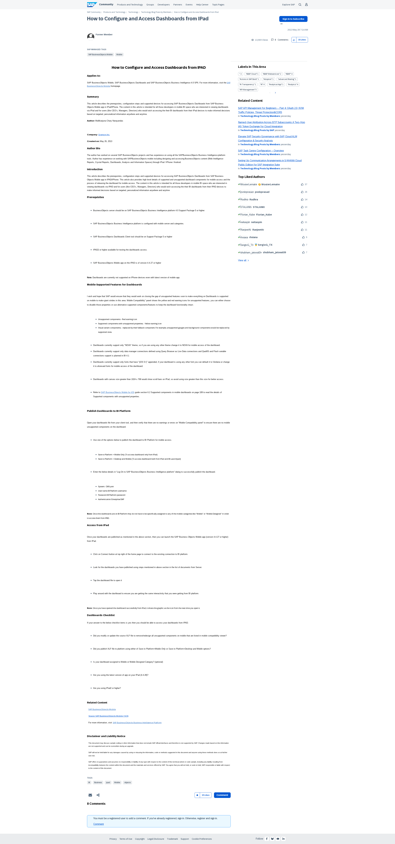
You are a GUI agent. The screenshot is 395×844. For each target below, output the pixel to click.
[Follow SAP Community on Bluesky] (272, 839)
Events (189, 4)
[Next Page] (275, 93)
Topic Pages (218, 4)
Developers (164, 4)
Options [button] (281, 24)
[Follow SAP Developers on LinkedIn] (283, 839)
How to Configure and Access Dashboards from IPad (148, 18)
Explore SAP (288, 4)
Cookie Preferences (202, 839)
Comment (98, 824)
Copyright (140, 839)
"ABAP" (288, 74)
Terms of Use (125, 839)
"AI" (261, 84)
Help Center (202, 4)
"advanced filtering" (286, 79)
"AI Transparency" (246, 84)
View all (242, 260)
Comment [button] (222, 795)
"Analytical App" (275, 84)
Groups (150, 4)
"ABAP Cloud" (251, 74)
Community (106, 4)
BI (89, 782)
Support (185, 839)
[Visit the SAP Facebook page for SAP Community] (267, 839)
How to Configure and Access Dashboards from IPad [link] (196, 12)
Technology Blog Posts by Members (156, 12)
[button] (294, 40)
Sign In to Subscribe (293, 19)
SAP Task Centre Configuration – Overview (261, 150)
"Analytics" (292, 84)
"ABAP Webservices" (271, 74)
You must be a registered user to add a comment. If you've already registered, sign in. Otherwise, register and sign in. (155, 818)
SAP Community (94, 12)
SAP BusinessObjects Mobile (100, 54)
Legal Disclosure (156, 839)
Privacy (113, 839)
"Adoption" (267, 79)
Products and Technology (130, 4)
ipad (108, 782)
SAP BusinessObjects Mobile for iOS (117, 392)
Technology (133, 12)
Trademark (172, 839)
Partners (177, 4)
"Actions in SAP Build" (248, 79)
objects (127, 782)
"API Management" (247, 90)
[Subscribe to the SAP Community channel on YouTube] (278, 839)
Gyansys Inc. (104, 134)
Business (98, 782)
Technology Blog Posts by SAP (257, 130)
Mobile (119, 54)
